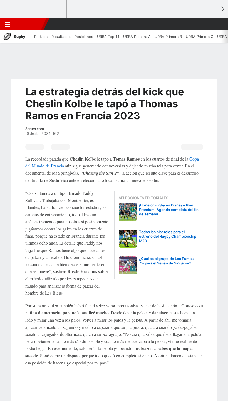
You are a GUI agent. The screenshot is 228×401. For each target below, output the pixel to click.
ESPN (28, 24)
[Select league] (17, 9)
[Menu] (7, 24)
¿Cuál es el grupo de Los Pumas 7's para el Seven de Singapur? (166, 260)
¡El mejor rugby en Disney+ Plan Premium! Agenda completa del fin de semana (169, 209)
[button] (209, 24)
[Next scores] (222, 9)
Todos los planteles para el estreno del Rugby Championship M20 (167, 236)
